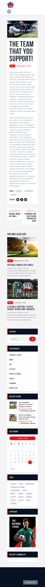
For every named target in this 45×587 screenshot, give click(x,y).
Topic (28, 500)
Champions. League (17, 487)
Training (12, 383)
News (12, 66)
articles (19, 191)
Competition (15, 490)
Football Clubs (15, 355)
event (25, 490)
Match (13, 497)
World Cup (13, 388)
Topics (11, 379)
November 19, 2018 (25, 409)
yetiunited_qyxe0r (28, 411)
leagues (29, 494)
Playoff (12, 369)
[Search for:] (22, 339)
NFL (10, 364)
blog (21, 484)
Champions (29, 191)
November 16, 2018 (25, 421)
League (20, 494)
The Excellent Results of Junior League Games (26, 405)
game (13, 494)
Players (29, 497)
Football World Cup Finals (20, 265)
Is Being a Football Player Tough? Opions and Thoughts (21, 308)
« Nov (12, 469)
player (21, 497)
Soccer (21, 500)
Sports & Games (15, 374)
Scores (13, 195)
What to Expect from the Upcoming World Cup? (27, 417)
